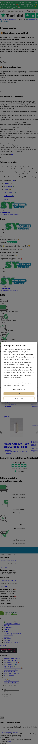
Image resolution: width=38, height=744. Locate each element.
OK (19, 393)
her (23, 385)
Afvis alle (19, 398)
